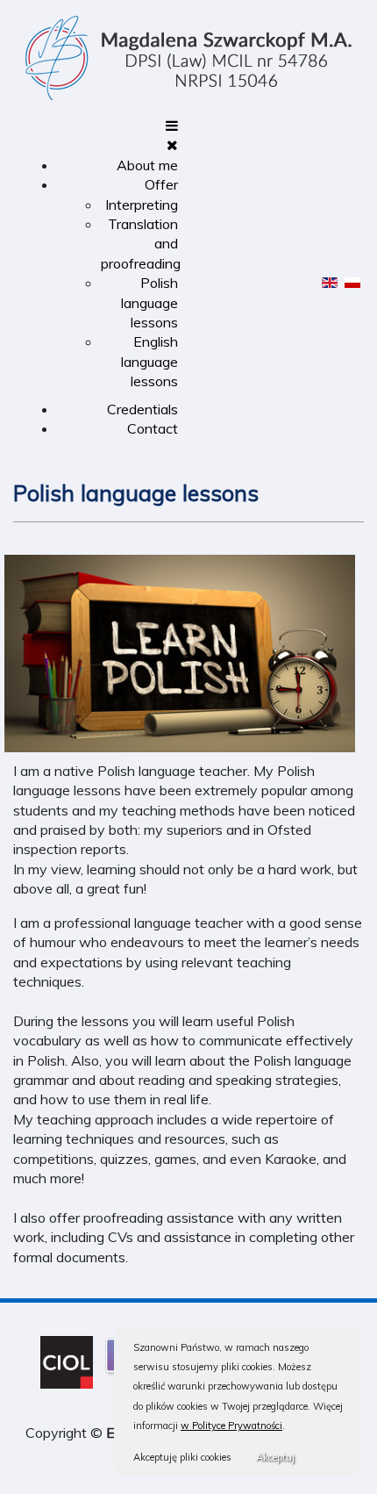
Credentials (142, 409)
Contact (152, 428)
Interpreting (141, 204)
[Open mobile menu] (172, 125)
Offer (161, 184)
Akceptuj (275, 1457)
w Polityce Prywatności (231, 1425)
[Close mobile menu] (172, 145)
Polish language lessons (149, 302)
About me (147, 165)
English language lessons (149, 361)
